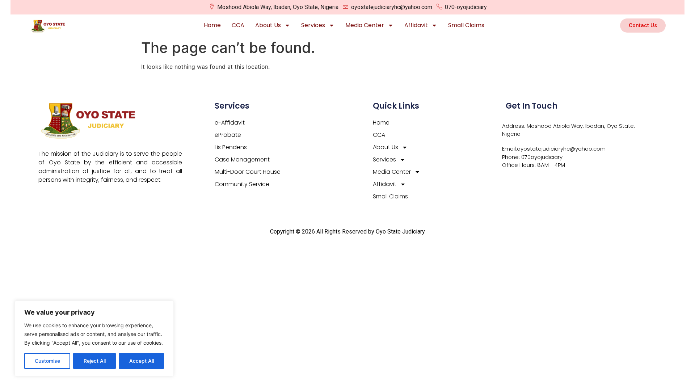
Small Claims (466, 25)
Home (212, 25)
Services (313, 25)
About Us (268, 25)
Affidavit (416, 25)
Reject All (95, 361)
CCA (238, 25)
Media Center (364, 25)
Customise (47, 361)
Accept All (141, 361)
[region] (94, 338)
